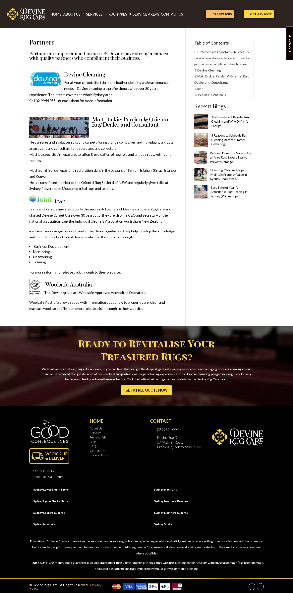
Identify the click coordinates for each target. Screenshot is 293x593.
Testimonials (98, 437)
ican (200, 88)
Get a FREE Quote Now (146, 390)
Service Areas (146, 14)
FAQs (93, 446)
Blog (93, 441)
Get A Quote (261, 14)
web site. (114, 272)
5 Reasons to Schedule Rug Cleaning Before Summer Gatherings (229, 140)
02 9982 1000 (222, 14)
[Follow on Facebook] (252, 586)
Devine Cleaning (209, 70)
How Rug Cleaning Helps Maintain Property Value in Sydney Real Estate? (228, 174)
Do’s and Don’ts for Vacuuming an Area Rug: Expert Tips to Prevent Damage (230, 157)
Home (55, 14)
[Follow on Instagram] (260, 586)
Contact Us (172, 14)
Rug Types (117, 14)
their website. (132, 308)
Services (94, 14)
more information (98, 100)
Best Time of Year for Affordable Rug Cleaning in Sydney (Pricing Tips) (228, 191)
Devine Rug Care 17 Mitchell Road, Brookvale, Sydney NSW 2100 (179, 442)
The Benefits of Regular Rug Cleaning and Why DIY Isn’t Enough (230, 121)
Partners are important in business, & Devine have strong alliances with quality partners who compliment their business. (221, 58)
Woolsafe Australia (211, 95)
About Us (71, 14)
